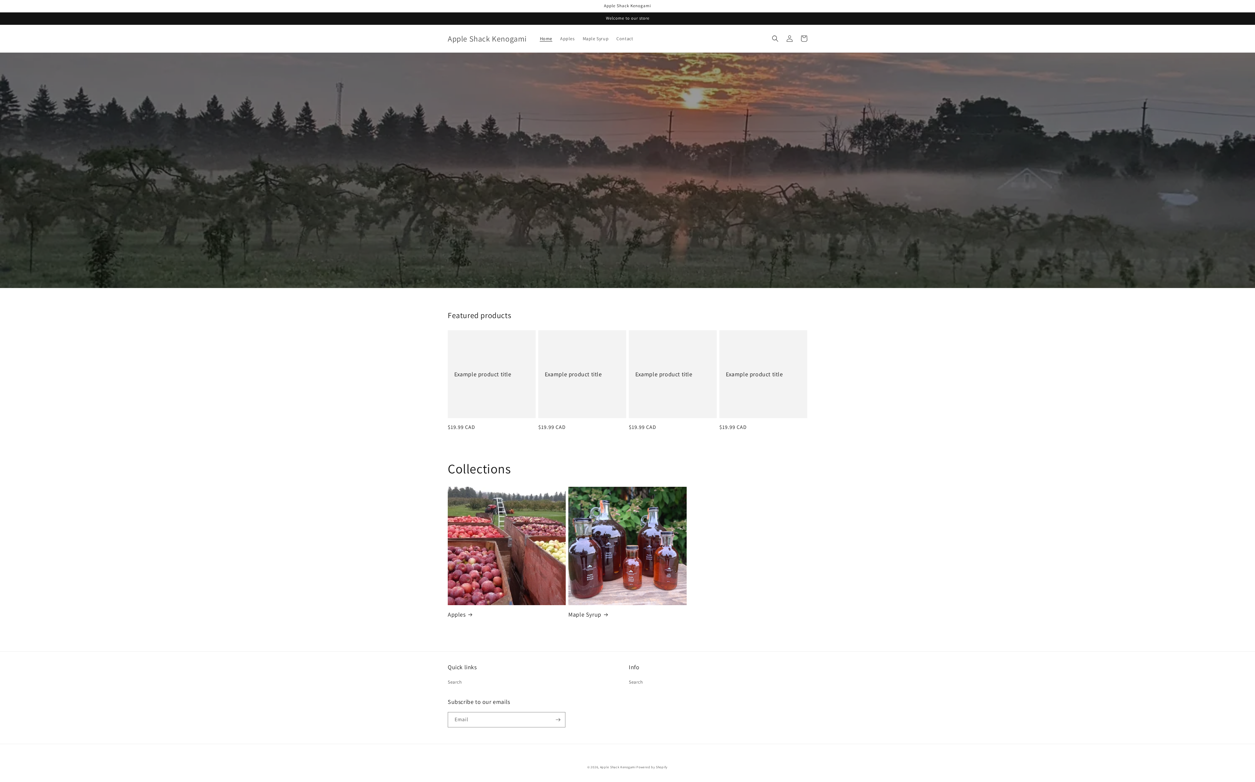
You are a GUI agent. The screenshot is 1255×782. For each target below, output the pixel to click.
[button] (775, 38)
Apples (457, 614)
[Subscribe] (558, 719)
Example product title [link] (482, 374)
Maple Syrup (584, 614)
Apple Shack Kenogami (618, 767)
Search (455, 682)
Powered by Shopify (652, 767)
